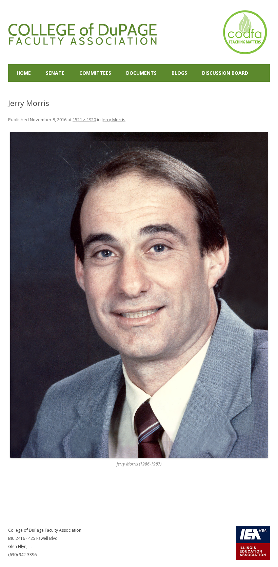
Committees (95, 73)
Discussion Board (225, 73)
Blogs (179, 73)
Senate (55, 73)
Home (24, 73)
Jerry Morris (113, 119)
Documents (141, 73)
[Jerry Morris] (139, 295)
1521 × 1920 (84, 119)
